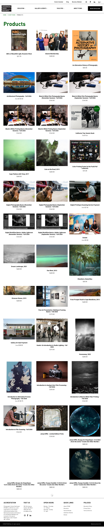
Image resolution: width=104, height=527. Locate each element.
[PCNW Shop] (6, 8)
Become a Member (77, 2)
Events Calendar (58, 2)
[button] (21, 8)
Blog (67, 2)
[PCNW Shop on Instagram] (86, 2)
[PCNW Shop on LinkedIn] (94, 2)
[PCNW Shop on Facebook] (90, 2)
